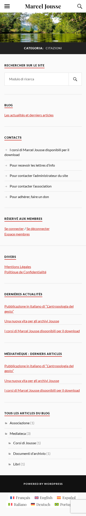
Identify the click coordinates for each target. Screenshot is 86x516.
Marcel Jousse (43, 6)
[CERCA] (75, 79)
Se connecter (14, 228)
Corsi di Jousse (24, 443)
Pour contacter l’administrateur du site (39, 175)
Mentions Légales (17, 266)
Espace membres (17, 234)
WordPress (53, 483)
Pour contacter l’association (31, 186)
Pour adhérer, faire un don (29, 197)
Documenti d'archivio (29, 453)
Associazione (20, 423)
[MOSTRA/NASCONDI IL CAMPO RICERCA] (79, 6)
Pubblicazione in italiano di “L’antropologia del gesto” (39, 308)
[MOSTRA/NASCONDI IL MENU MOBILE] (7, 6)
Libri (16, 464)
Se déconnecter (38, 228)
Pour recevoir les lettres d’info (32, 165)
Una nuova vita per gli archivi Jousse (31, 321)
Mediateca (18, 433)
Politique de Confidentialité (25, 272)
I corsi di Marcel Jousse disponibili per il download (42, 331)
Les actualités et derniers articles (29, 115)
